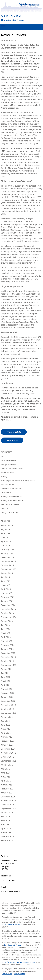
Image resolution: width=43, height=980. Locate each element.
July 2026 (5, 529)
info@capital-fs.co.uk (14, 20)
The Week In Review (10, 505)
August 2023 (7, 669)
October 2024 (7, 613)
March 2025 (6, 593)
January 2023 (7, 697)
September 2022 (8, 713)
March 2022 (6, 737)
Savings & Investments (11, 497)
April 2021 (6, 781)
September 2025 (8, 569)
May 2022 (5, 729)
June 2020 (6, 821)
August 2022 (7, 717)
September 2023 (8, 665)
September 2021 (8, 761)
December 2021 (8, 749)
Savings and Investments (12, 501)
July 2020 (5, 817)
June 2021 (6, 773)
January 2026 (7, 553)
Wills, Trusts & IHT (9, 512)
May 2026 (5, 537)
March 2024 (6, 641)
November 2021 (8, 753)
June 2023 (6, 677)
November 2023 (8, 657)
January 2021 (7, 793)
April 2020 (6, 829)
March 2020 (6, 833)
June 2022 (6, 725)
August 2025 (7, 573)
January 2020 (7, 841)
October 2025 (7, 565)
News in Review (8, 485)
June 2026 (6, 533)
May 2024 (5, 633)
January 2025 (7, 601)
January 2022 (7, 745)
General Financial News (12, 469)
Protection (6, 493)
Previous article (14, 432)
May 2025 (5, 585)
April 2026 (6, 541)
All (2, 457)
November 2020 (8, 801)
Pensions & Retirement (11, 489)
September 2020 (8, 809)
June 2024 (6, 629)
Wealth (4, 508)
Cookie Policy (7, 974)
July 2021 (5, 769)
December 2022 (8, 701)
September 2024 (8, 617)
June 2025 (6, 581)
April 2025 (6, 589)
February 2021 (8, 789)
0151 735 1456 (12, 16)
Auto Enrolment (8, 461)
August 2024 (7, 621)
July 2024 (5, 625)
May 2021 (5, 777)
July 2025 (5, 577)
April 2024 (6, 637)
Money (4, 477)
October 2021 (7, 757)
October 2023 (7, 661)
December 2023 (8, 653)
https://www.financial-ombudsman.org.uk (18, 962)
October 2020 (7, 805)
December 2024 (8, 605)
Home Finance (7, 473)
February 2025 (8, 597)
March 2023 (6, 689)
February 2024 (8, 645)
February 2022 (8, 741)
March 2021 (6, 785)
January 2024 (7, 649)
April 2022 (6, 733)
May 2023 (5, 681)
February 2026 (8, 549)
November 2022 (8, 705)
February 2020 (8, 837)
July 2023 (5, 673)
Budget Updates (8, 465)
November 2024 (8, 609)
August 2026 (7, 525)
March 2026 (6, 545)
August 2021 (7, 765)
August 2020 (7, 813)
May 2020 (5, 825)
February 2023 (8, 693)
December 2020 (8, 797)
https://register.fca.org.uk (12, 925)
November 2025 (8, 561)
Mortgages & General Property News (18, 481)
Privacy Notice (19, 974)
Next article (12, 440)
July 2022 (5, 721)
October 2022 (7, 709)
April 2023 (6, 685)
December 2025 (8, 557)
